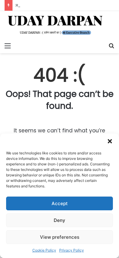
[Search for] (111, 45)
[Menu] (8, 45)
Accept (60, 203)
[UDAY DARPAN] (59, 25)
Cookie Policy (44, 250)
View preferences (59, 237)
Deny (59, 220)
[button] (110, 141)
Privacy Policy (71, 250)
